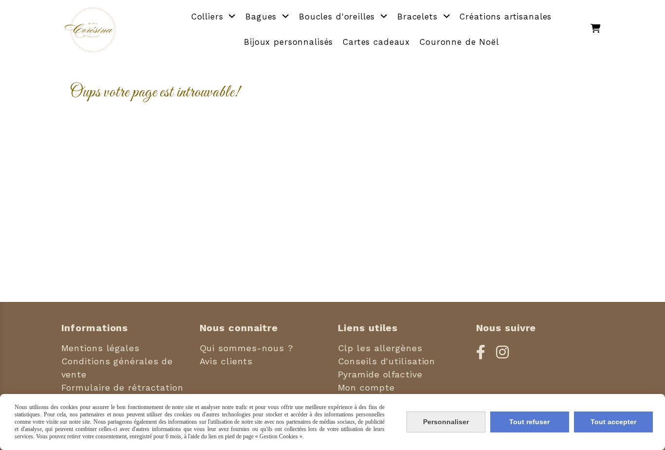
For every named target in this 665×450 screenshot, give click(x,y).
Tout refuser (529, 422)
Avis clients (226, 361)
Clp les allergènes (380, 348)
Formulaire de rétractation (122, 387)
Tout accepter (613, 422)
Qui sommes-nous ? (247, 348)
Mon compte (366, 387)
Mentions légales (100, 348)
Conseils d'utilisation (387, 361)
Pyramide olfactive (380, 374)
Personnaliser (446, 422)
